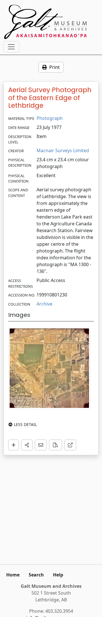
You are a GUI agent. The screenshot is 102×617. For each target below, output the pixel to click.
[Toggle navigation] (11, 46)
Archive (44, 304)
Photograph (50, 118)
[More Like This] (55, 445)
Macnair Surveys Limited (63, 150)
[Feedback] (41, 445)
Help (58, 575)
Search (36, 575)
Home (13, 575)
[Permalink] (70, 445)
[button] (27, 445)
